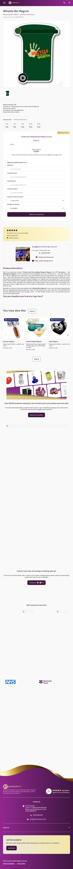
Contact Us (32, 583)
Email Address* (11, 181)
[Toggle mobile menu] (4, 2)
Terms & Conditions (9, 863)
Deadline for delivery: (13, 204)
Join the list (11, 848)
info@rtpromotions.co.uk (46, 257)
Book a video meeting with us (44, 261)
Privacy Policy (21, 863)
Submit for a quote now (36, 214)
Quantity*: (36, 140)
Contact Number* (12, 189)
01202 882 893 (45, 253)
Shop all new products (36, 415)
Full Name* (10, 165)
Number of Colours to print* (15, 197)
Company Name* (12, 173)
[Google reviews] (58, 791)
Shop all (32, 311)
